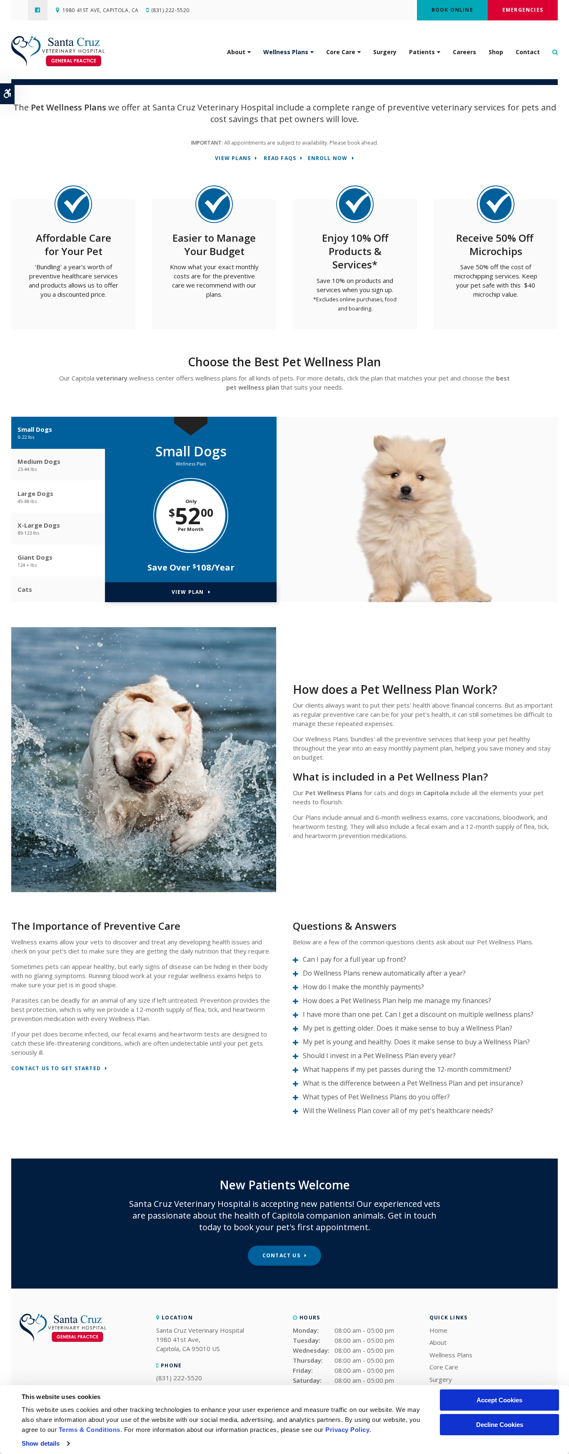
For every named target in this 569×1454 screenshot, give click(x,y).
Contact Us (281, 1255)
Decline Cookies (499, 1424)
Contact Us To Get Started (56, 1069)
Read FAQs (280, 158)
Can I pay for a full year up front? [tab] (354, 959)
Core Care (340, 52)
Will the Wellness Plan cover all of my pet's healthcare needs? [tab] (398, 1110)
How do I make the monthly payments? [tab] (363, 986)
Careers (464, 52)
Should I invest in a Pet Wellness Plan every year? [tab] (379, 1055)
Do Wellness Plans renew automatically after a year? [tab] (384, 973)
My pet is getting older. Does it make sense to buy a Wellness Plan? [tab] (407, 1028)
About (236, 52)
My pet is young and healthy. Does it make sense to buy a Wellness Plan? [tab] (416, 1041)
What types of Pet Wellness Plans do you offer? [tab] (376, 1096)
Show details (41, 1443)
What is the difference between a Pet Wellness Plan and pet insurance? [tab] (413, 1083)
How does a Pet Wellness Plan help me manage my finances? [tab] (397, 1000)
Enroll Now (328, 158)
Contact (528, 52)
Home (438, 1330)
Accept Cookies (499, 1400)
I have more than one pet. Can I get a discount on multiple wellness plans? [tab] (418, 1014)
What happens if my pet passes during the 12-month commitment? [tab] (407, 1069)
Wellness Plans (285, 52)
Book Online (452, 9)
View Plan (188, 592)
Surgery (385, 52)
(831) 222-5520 (170, 10)
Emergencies (522, 9)
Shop (496, 52)
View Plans (233, 158)
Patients (422, 52)
